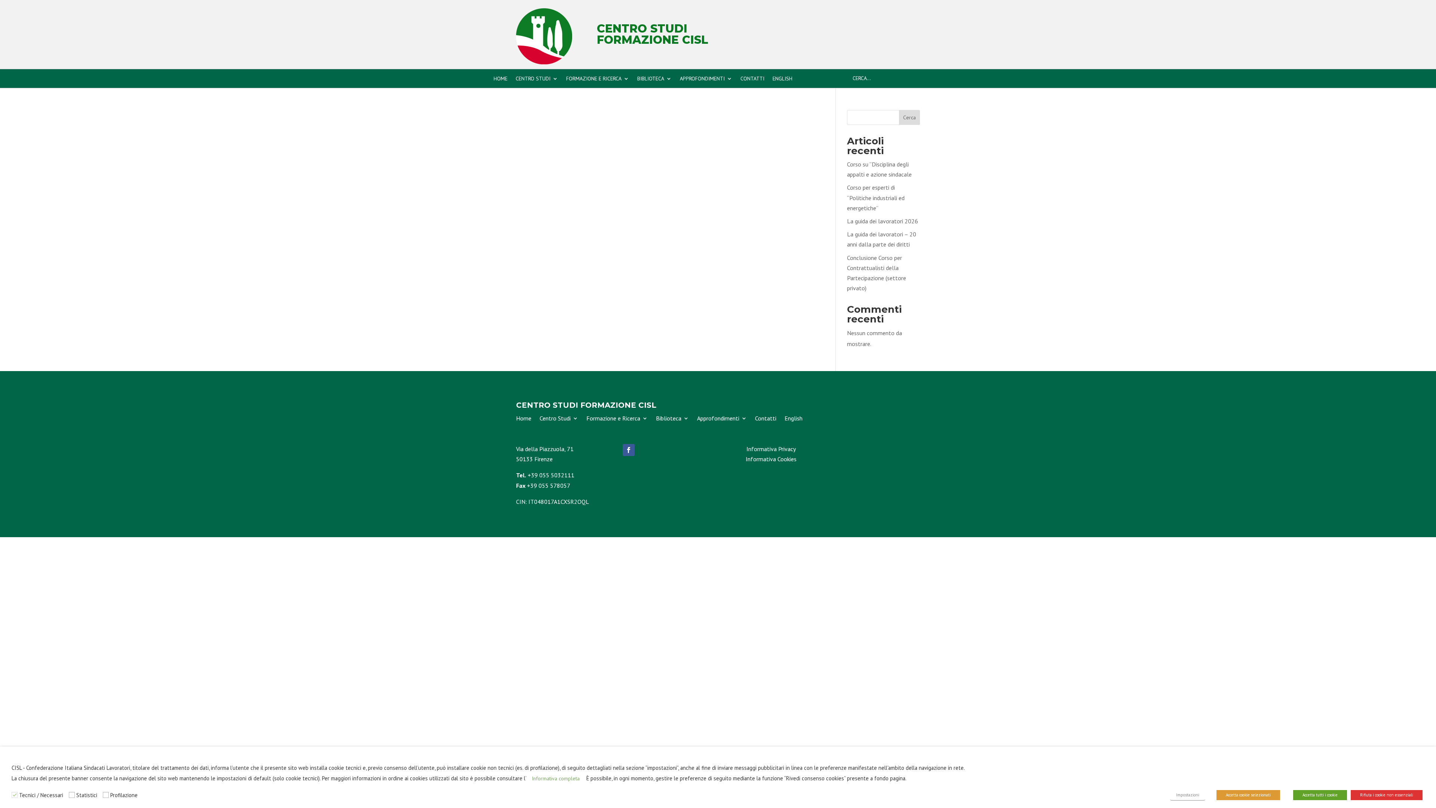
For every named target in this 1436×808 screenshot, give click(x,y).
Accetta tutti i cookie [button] (1320, 795)
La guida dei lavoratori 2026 (882, 221)
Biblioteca (650, 79)
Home (500, 79)
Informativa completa (556, 778)
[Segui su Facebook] (629, 450)
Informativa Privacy (771, 449)
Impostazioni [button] (1187, 795)
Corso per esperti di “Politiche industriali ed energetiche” (876, 197)
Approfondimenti (702, 79)
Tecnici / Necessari (41, 795)
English (782, 79)
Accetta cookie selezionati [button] (1248, 795)
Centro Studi (533, 79)
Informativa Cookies (771, 459)
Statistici (86, 795)
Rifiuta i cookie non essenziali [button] (1386, 795)
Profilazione (124, 795)
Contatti (752, 79)
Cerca (909, 117)
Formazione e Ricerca (594, 79)
